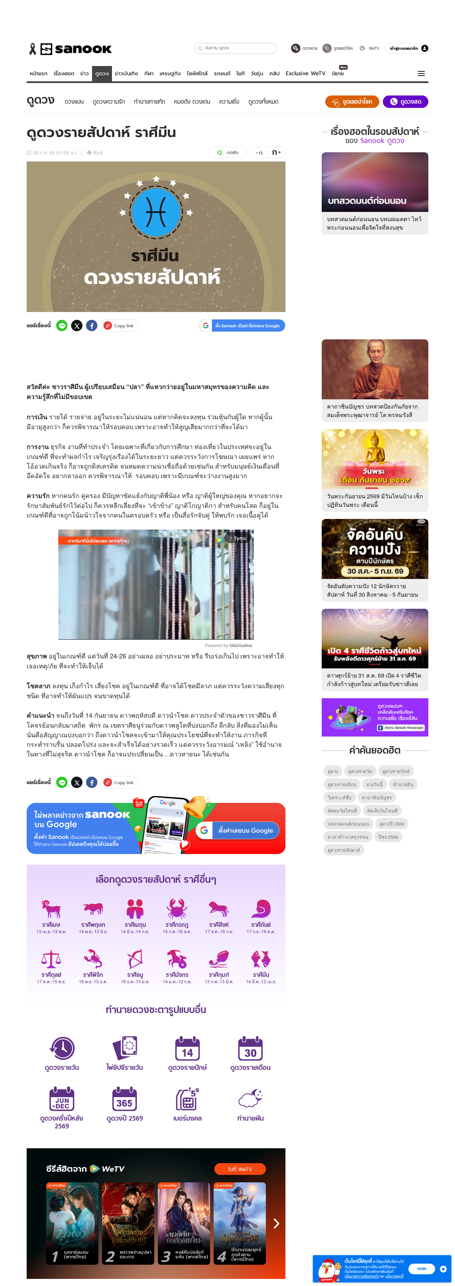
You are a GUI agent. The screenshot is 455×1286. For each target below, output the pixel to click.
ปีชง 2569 (388, 836)
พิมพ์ (98, 152)
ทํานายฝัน (403, 784)
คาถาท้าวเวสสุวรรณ (348, 836)
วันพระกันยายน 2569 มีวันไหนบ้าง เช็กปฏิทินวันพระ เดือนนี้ (375, 500)
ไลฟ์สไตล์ (197, 73)
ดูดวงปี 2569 (392, 823)
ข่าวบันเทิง (126, 73)
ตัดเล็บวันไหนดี (382, 810)
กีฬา (149, 73)
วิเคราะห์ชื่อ (340, 797)
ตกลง (421, 1268)
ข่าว (84, 73)
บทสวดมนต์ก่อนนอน (348, 823)
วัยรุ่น (257, 73)
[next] (276, 1223)
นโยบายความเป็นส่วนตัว (362, 1276)
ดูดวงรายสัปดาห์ (344, 850)
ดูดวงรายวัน (360, 771)
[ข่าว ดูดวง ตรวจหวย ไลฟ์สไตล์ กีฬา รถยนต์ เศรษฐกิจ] (69, 49)
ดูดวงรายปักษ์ (396, 771)
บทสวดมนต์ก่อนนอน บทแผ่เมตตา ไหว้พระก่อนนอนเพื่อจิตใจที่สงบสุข (374, 223)
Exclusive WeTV (306, 73)
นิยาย (338, 73)
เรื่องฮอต (64, 73)
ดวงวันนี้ (374, 784)
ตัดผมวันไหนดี (342, 810)
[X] (76, 325)
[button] (200, 48)
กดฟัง (232, 152)
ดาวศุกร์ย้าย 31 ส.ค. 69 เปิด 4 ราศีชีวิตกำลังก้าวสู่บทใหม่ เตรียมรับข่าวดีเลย (374, 679)
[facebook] (91, 325)
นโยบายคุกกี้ (394, 1276)
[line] (62, 325)
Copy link (124, 326)
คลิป (274, 73)
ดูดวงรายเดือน (342, 784)
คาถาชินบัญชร (377, 797)
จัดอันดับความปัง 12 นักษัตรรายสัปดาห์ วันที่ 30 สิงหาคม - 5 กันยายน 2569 (372, 594)
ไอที (240, 73)
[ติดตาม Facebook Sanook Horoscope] (375, 716)
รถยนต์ (222, 73)
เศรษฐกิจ (170, 73)
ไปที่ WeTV (240, 1169)
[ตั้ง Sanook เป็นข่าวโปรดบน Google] (156, 825)
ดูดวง (102, 73)
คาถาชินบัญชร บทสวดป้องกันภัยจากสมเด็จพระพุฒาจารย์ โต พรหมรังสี (372, 410)
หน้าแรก (39, 73)
